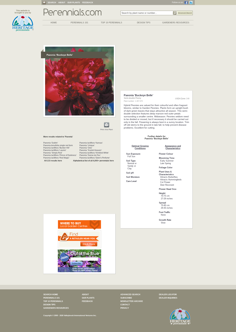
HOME (54, 22)
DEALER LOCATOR (168, 294)
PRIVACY (124, 308)
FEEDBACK (87, 2)
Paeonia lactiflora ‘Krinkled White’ (94, 153)
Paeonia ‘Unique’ (87, 145)
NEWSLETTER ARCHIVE (131, 301)
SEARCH (52, 2)
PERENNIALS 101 (79, 22)
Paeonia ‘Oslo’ (85, 148)
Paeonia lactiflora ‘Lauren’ (54, 150)
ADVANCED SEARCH (130, 294)
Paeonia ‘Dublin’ (50, 143)
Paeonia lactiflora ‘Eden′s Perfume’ (94, 158)
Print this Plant (106, 129)
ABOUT (61, 2)
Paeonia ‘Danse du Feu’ (90, 155)
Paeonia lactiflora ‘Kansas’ (91, 143)
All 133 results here (53, 161)
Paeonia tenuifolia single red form (58, 145)
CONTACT (125, 305)
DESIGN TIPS (143, 22)
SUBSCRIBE (126, 298)
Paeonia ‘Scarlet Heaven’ (90, 150)
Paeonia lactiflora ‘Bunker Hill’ (56, 148)
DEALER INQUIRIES (168, 298)
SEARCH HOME (50, 294)
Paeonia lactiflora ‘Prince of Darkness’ (60, 155)
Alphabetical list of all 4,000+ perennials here (93, 161)
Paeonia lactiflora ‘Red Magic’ (56, 158)
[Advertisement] (118, 35)
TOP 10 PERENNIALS (111, 22)
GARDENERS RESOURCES (175, 22)
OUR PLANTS (73, 2)
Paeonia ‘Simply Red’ (52, 153)
